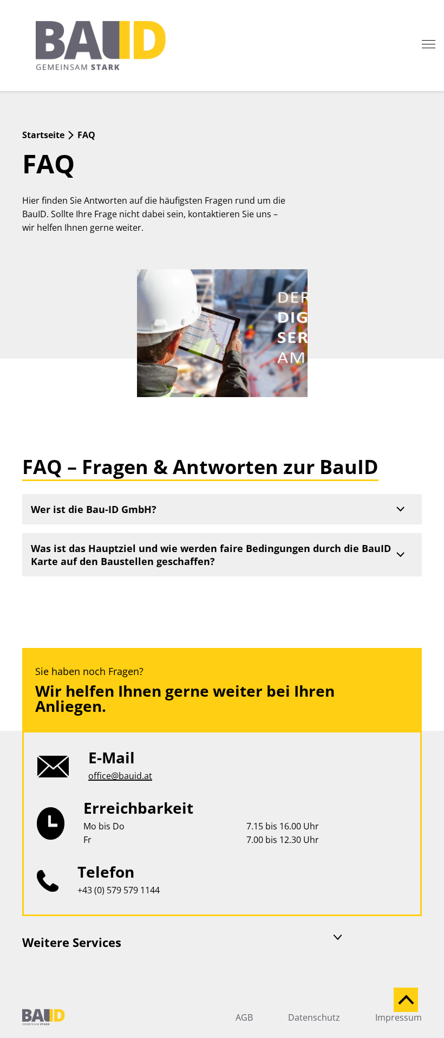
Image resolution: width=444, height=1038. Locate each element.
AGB (244, 1017)
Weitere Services (71, 942)
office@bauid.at (120, 776)
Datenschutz (314, 1017)
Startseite (43, 135)
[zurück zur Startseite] (117, 45)
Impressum (398, 1017)
